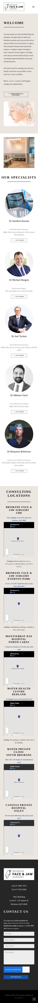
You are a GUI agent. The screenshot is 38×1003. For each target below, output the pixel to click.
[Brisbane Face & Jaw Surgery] (14, 7)
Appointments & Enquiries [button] (17, 94)
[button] (33, 7)
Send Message (15, 977)
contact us (12, 81)
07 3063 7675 (21, 886)
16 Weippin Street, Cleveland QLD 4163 (19, 699)
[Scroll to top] (34, 999)
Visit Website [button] (20, 240)
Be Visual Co (19, 998)
